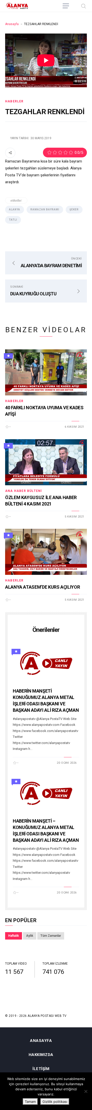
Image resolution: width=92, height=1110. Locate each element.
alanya (14, 209)
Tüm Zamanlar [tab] (50, 935)
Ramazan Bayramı (44, 209)
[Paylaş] (10, 152)
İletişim (40, 1069)
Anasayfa (12, 24)
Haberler (14, 101)
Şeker (74, 209)
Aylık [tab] (29, 935)
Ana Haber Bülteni (23, 491)
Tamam (30, 1102)
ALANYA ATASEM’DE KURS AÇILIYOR (42, 587)
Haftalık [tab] (13, 935)
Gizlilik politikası (54, 1102)
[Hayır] (85, 1091)
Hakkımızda (41, 1055)
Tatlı (13, 219)
